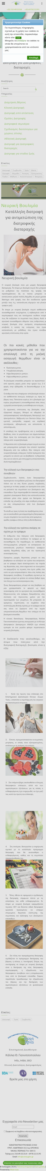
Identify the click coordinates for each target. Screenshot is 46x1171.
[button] (33, 58)
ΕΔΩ (18, 37)
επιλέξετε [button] (22, 41)
